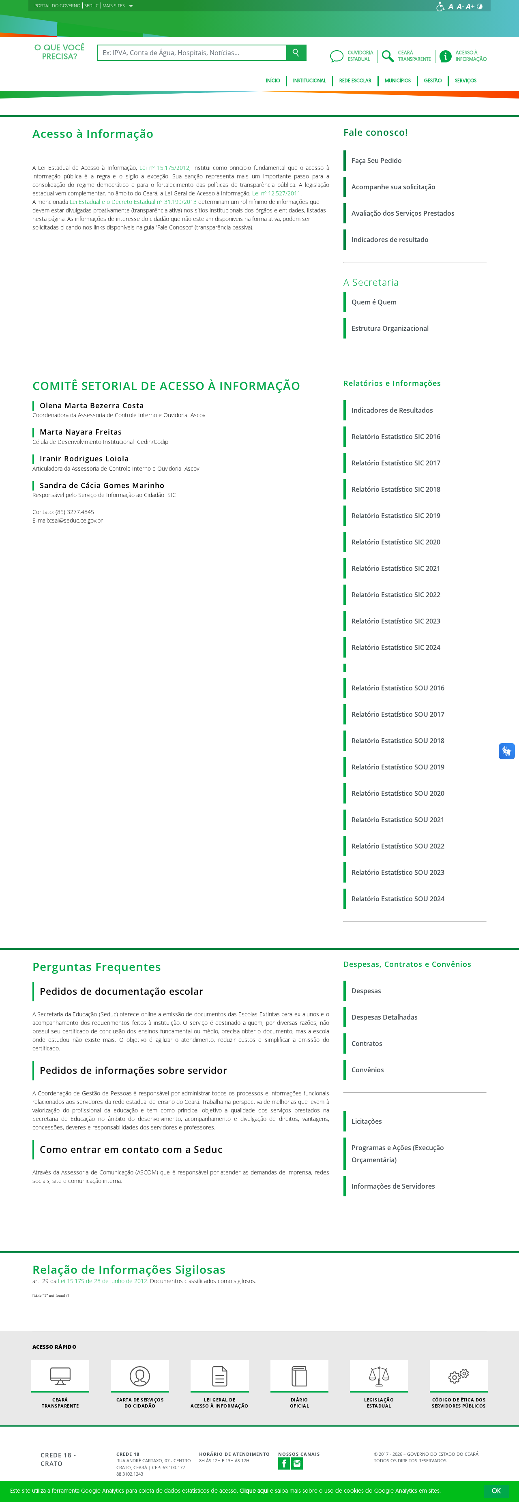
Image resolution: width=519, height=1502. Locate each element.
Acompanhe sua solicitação (393, 186)
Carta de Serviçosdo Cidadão (140, 1403)
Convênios (368, 1069)
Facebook (284, 1463)
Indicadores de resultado (390, 239)
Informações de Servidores (393, 1186)
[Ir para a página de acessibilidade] (441, 6)
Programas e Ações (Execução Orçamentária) (398, 1153)
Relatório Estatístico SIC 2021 (396, 568)
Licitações (367, 1121)
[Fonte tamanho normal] (450, 6)
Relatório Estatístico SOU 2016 (398, 688)
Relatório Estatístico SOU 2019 (398, 767)
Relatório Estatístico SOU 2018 (398, 740)
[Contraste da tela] (480, 6)
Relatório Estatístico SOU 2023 (398, 872)
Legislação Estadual (379, 1403)
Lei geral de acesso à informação (220, 1403)
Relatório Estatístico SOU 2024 (398, 898)
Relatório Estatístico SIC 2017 (396, 463)
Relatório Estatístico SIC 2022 (396, 594)
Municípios (398, 81)
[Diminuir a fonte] (460, 6)
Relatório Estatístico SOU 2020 (398, 793)
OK (496, 1491)
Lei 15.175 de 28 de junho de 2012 (102, 1281)
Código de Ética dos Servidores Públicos (459, 1403)
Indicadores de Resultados (392, 410)
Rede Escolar (355, 81)
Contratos (367, 1043)
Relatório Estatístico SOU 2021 (398, 819)
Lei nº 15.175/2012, (165, 167)
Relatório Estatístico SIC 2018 (396, 489)
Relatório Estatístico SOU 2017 (398, 714)
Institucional (309, 81)
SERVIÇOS (465, 81)
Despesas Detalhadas (385, 1017)
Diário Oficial (299, 1403)
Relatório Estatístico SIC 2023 (396, 621)
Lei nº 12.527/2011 (276, 193)
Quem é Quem (374, 302)
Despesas (366, 990)
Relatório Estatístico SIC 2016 (396, 436)
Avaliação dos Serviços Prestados (403, 213)
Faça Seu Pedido (377, 160)
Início (273, 81)
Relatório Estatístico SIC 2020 (396, 542)
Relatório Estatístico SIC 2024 (396, 647)
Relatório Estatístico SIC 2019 (396, 515)
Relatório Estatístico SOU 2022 (398, 846)
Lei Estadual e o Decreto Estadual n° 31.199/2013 (133, 202)
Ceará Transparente (60, 1403)
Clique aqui (254, 1491)
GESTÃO (433, 81)
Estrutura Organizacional (390, 328)
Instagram (297, 1463)
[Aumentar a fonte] (470, 6)
